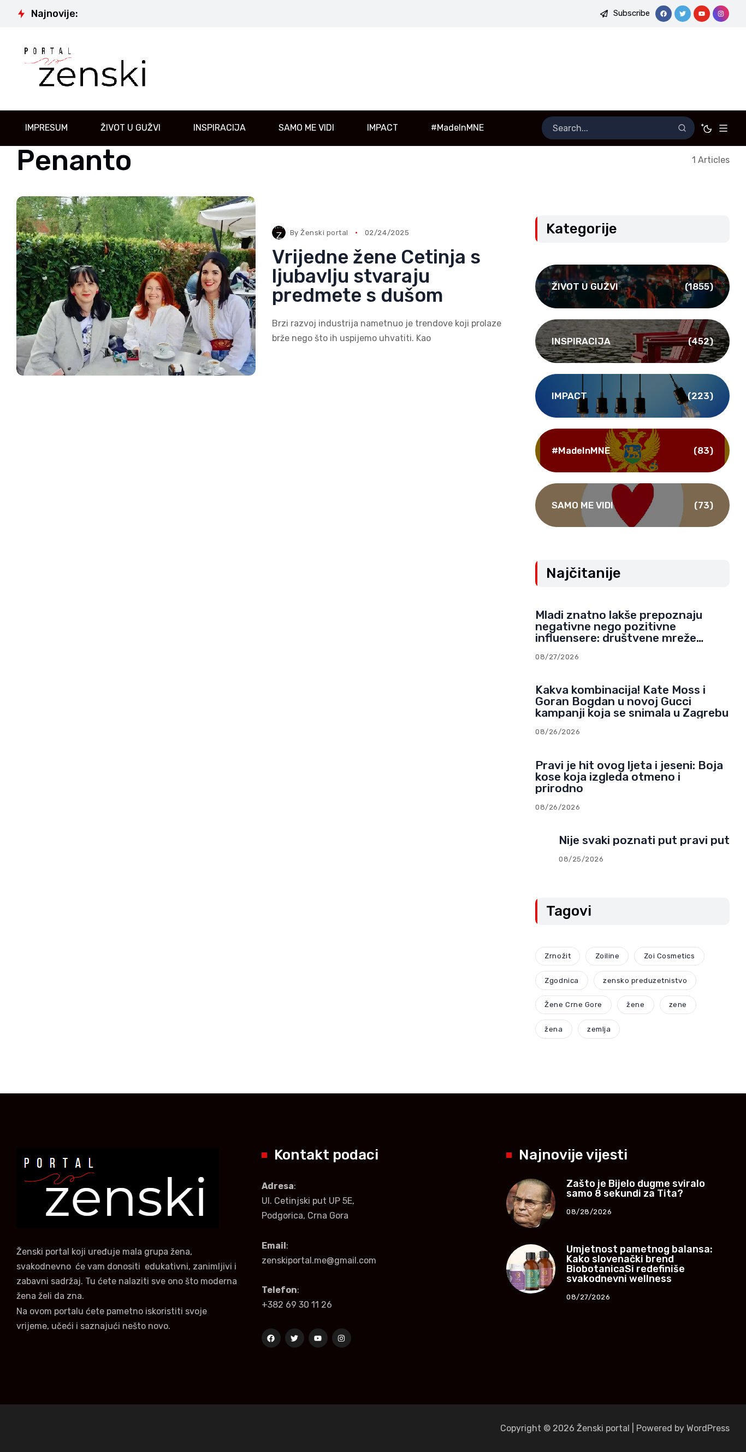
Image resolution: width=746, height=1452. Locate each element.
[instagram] (721, 13)
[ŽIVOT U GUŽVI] (632, 286)
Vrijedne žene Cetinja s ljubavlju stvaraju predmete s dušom (376, 276)
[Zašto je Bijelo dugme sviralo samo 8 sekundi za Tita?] (530, 1203)
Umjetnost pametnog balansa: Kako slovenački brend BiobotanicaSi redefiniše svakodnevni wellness (639, 1264)
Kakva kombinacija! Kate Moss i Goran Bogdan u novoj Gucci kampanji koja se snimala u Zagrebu (632, 701)
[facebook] (663, 13)
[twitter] (682, 13)
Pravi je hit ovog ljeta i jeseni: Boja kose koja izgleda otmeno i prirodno (629, 776)
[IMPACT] (632, 396)
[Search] (682, 128)
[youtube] (702, 13)
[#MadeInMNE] (632, 450)
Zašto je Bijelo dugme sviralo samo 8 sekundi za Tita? (635, 1188)
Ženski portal (324, 233)
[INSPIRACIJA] (632, 341)
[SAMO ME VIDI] (632, 505)
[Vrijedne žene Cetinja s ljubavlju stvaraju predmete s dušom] (136, 286)
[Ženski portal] (88, 68)
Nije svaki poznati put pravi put (644, 840)
